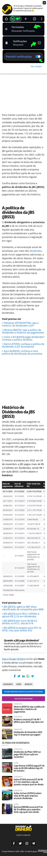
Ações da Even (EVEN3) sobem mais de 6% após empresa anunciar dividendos (28, 796)
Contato (19, 835)
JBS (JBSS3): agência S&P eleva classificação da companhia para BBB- (23, 608)
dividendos (36, 250)
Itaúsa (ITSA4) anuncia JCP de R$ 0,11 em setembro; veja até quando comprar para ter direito (28, 782)
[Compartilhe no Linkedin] (23, 676)
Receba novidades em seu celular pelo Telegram (23, 692)
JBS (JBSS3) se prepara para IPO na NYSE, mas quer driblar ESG (21, 629)
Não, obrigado (36, 66)
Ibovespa (28, 684)
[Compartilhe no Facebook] (15, 676)
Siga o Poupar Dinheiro (13, 658)
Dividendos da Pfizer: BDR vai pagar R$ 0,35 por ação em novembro (27, 754)
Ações (18, 684)
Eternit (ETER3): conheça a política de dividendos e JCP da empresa (23, 345)
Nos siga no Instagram (23, 699)
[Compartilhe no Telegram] (32, 676)
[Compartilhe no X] (19, 676)
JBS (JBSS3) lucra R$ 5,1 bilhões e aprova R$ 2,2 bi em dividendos (20, 615)
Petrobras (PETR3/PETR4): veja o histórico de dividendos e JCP (20, 324)
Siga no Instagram (26, 843)
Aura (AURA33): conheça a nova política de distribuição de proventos (22, 352)
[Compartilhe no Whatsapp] (28, 676)
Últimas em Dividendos (15, 742)
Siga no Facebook (13, 843)
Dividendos (8, 684)
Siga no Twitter (20, 843)
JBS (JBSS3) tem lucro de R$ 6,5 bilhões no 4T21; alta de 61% (19, 622)
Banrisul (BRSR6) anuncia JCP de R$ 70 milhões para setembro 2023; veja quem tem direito (28, 809)
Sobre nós (26, 835)
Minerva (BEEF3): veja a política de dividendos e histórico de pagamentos (23, 331)
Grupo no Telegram (33, 843)
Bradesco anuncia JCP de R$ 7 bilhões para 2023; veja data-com (29, 720)
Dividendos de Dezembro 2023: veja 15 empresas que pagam (28, 733)
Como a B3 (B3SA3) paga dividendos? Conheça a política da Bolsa (23, 338)
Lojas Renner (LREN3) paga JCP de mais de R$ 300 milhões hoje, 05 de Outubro (29, 768)
